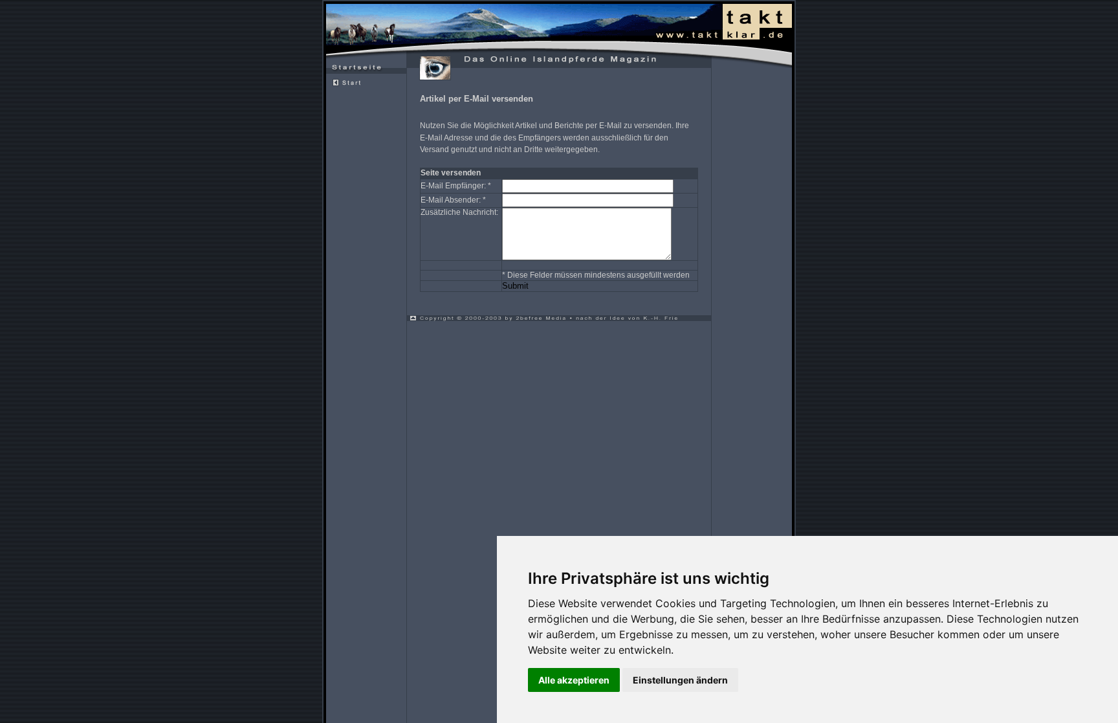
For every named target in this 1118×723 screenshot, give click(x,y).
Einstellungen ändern (680, 679)
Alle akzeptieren (573, 679)
